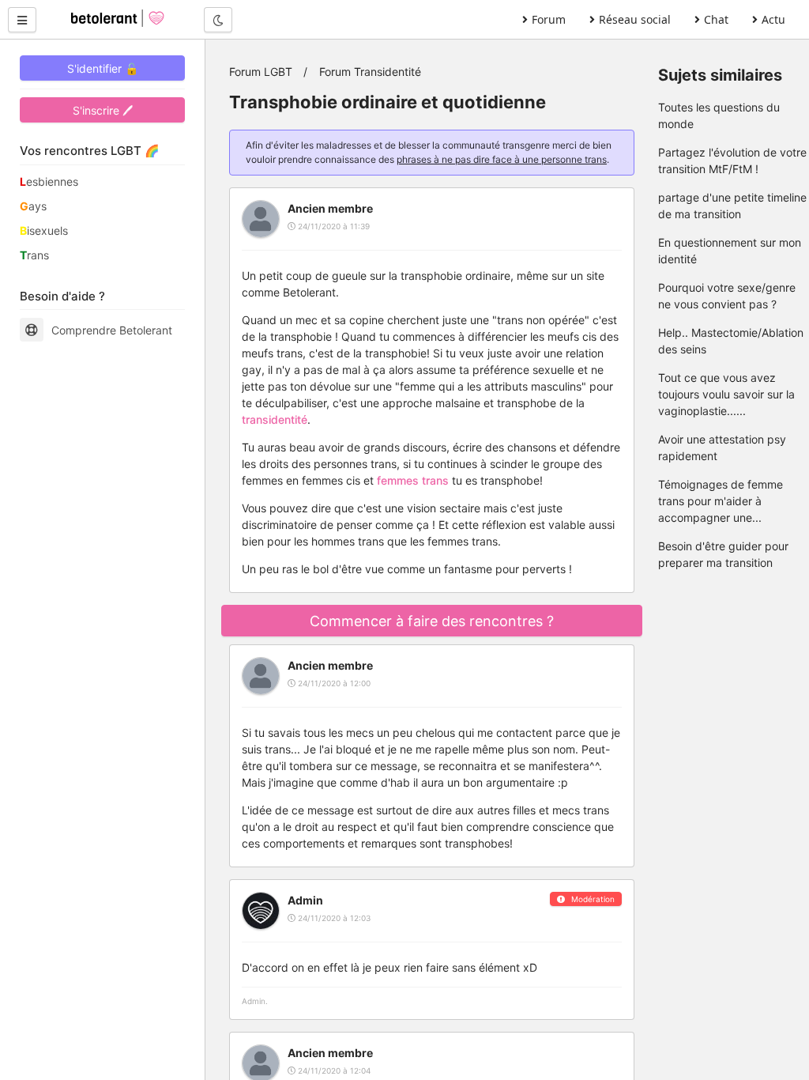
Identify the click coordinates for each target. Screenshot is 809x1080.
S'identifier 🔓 (102, 68)
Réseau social (635, 19)
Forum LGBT (260, 71)
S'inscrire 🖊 (103, 110)
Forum (549, 19)
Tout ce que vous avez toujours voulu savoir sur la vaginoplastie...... (726, 394)
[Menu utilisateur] (22, 19)
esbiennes (49, 181)
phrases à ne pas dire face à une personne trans (502, 159)
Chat (716, 19)
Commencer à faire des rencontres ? (432, 621)
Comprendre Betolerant (111, 330)
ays (33, 206)
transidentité (274, 419)
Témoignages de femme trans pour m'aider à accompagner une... (720, 501)
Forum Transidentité (370, 71)
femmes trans (413, 480)
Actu (773, 19)
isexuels (44, 230)
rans (34, 255)
